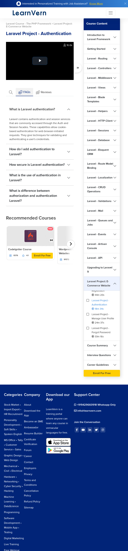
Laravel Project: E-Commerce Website (98, 283)
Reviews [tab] (46, 92)
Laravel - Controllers (99, 68)
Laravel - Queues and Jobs (100, 222)
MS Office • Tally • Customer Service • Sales (13, 444)
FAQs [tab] (26, 92)
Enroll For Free (42, 255)
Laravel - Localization (99, 177)
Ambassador (31, 427)
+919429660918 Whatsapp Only (96, 404)
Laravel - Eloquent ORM (98, 152)
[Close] (125, 3)
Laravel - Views (96, 87)
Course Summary (97, 345)
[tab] (11, 92)
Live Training (11, 544)
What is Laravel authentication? (32, 109)
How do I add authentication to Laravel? (31, 151)
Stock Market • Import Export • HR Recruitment (13, 409)
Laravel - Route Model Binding (100, 166)
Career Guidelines (98, 365)
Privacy (28, 474)
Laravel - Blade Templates (96, 99)
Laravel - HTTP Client (99, 121)
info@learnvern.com (89, 410)
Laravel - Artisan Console (97, 246)
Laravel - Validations (99, 201)
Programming (12, 512)
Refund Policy (32, 501)
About (27, 404)
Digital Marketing (14, 538)
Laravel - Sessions (98, 130)
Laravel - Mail (95, 210)
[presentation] (71, 244)
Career (28, 456)
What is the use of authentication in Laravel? (35, 177)
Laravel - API (94, 258)
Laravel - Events (96, 234)
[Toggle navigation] (110, 13)
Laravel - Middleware (99, 78)
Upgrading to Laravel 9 (99, 269)
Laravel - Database (98, 140)
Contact (28, 462)
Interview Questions (99, 355)
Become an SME (33, 421)
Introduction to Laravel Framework (98, 37)
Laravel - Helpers (97, 111)
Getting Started (96, 49)
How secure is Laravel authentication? (37, 165)
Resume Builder (33, 433)
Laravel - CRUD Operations (96, 189)
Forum (28, 450)
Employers (30, 468)
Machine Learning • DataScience (11, 501)
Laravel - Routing (97, 58)
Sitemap (29, 507)
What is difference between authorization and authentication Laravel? (33, 196)
